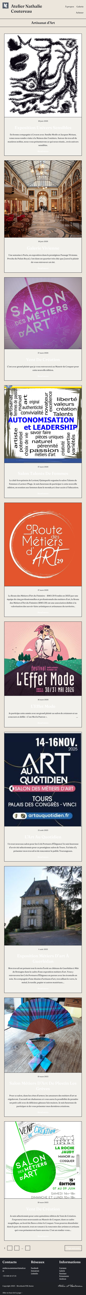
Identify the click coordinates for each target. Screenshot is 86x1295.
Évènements (64, 1276)
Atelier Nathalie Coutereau (26, 9)
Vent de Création (43, 359)
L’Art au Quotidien (43, 836)
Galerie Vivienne (43, 248)
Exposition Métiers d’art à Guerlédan (43, 958)
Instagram (35, 1271)
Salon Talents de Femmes (43, 473)
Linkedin (34, 1273)
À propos (62, 1268)
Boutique (62, 1273)
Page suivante (73, 1248)
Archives (62, 1279)
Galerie (62, 1271)
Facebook (34, 1268)
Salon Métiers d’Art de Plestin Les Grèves (43, 1086)
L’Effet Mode (43, 706)
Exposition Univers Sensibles (43, 127)
